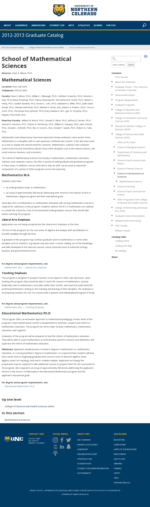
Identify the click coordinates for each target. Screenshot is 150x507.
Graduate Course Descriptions (130, 215)
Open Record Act (122, 482)
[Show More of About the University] (112, 81)
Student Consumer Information (93, 468)
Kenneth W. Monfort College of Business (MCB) (130, 128)
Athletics (84, 25)
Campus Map (120, 444)
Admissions (38, 25)
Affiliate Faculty (122, 230)
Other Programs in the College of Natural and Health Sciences (132, 201)
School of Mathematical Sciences (130, 175)
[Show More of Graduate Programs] (112, 104)
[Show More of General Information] (112, 94)
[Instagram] (56, 440)
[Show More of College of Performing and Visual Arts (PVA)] (112, 207)
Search (131, 65)
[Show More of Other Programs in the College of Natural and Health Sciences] (114, 199)
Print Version (121, 76)
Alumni (98, 25)
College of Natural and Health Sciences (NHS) (46, 47)
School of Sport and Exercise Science (131, 193)
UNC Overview (84, 440)
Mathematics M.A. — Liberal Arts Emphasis (26, 267)
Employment (120, 454)
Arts (71, 25)
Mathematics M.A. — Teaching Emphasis (24, 307)
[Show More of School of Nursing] (114, 186)
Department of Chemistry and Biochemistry (132, 154)
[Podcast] (56, 453)
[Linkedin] (62, 446)
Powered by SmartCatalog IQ (75, 494)
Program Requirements (126, 100)
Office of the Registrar (125, 449)
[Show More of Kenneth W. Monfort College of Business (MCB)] (112, 125)
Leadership (82, 449)
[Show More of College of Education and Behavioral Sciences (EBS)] (112, 109)
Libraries (118, 463)
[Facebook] (62, 440)
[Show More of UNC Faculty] (112, 225)
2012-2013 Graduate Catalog (12, 47)
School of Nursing (126, 186)
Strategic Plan (84, 459)
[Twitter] (69, 440)
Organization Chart (87, 454)
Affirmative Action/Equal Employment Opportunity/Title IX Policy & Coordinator (82, 490)
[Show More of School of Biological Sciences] (114, 147)
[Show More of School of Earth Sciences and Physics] (114, 160)
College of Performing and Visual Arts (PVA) (131, 209)
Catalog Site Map (123, 245)
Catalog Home (122, 240)
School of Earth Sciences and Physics (131, 162)
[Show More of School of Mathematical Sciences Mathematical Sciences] (114, 173)
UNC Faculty (121, 225)
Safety (117, 473)
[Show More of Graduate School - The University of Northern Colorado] (112, 86)
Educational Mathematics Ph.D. (20, 386)
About (7, 25)
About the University (125, 81)
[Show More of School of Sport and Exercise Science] (114, 191)
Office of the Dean (126, 142)
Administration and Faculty (128, 220)
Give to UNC (119, 459)
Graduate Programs (125, 104)
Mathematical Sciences (131, 181)
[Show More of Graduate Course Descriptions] (112, 215)
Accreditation (84, 463)
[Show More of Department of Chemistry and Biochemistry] (114, 152)
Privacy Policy (36, 490)
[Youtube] (56, 446)
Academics (21, 25)
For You (111, 25)
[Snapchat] (69, 446)
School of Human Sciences (130, 168)
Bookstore (119, 440)
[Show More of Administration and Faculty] (112, 220)
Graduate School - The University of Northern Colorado (131, 88)
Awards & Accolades (87, 444)
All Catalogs (121, 250)
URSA (116, 478)
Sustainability (84, 473)
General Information (125, 95)
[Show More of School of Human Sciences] (114, 168)
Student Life (57, 25)
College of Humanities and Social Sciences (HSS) (131, 119)
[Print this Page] (146, 57)
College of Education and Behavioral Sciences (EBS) (127, 111)
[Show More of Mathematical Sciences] (116, 181)
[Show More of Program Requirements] (112, 99)
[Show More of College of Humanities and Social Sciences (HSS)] (112, 117)
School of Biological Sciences (131, 147)
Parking (118, 468)
